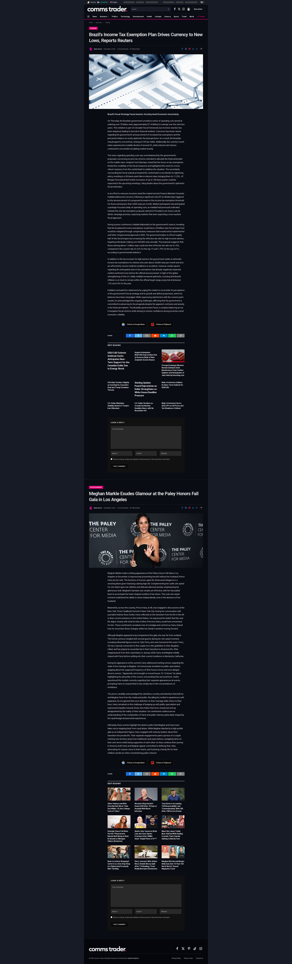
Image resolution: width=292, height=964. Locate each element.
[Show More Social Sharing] (201, 49)
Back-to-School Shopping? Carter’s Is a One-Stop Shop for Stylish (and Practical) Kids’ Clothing (119, 865)
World (192, 17)
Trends (202, 17)
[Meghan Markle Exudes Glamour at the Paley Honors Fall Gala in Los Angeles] (146, 540)
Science (167, 17)
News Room (98, 49)
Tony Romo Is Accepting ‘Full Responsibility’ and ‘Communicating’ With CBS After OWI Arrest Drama (172, 807)
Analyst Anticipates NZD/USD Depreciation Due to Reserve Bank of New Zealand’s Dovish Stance (146, 356)
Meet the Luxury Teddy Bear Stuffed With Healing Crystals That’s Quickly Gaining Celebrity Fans (172, 835)
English (114, 2)
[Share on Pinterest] (189, 49)
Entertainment (138, 17)
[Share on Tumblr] (196, 49)
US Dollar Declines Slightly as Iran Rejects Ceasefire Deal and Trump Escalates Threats (118, 386)
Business (103, 17)
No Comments (123, 49)
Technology (125, 17)
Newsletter (198, 9)
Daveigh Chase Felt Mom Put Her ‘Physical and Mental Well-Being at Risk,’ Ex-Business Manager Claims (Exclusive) (118, 836)
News (95, 17)
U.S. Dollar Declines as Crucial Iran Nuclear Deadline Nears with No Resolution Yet (144, 407)
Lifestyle (158, 17)
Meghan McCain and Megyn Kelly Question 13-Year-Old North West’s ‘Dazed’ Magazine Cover (173, 865)
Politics (115, 17)
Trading (93, 28)
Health (149, 17)
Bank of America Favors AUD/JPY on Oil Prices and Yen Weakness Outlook (172, 405)
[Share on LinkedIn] (193, 49)
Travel (184, 17)
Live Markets (103, 2)
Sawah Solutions (133, 958)
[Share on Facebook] (182, 49)
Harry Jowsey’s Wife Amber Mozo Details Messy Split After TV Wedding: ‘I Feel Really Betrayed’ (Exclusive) (146, 865)
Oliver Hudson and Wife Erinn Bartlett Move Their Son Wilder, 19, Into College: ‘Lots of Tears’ (119, 807)
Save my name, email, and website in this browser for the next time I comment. (141, 459)
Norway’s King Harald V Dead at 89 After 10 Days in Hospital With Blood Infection (146, 807)
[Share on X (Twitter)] (186, 49)
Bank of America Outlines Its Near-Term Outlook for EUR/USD (172, 385)
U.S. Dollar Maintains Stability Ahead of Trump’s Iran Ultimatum (118, 405)
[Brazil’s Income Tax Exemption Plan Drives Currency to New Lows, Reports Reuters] (146, 81)
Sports (176, 17)
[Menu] (88, 16)
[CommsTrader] (107, 9)
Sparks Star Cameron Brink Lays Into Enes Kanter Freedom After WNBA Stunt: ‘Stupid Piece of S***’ (146, 835)
